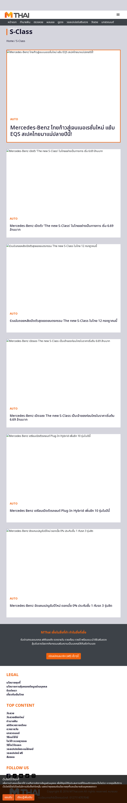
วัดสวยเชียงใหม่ (15, 717)
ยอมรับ (8, 797)
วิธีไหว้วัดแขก (13, 745)
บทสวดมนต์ (107, 22)
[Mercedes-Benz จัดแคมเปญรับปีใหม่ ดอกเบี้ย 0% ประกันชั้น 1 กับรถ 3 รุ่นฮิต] (63, 561)
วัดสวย (94, 22)
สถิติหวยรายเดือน (16, 725)
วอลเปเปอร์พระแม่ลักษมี (19, 749)
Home (10, 41)
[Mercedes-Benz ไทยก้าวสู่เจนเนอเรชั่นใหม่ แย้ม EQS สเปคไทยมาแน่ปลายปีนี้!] (63, 82)
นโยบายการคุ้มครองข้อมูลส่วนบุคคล (26, 687)
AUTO (14, 119)
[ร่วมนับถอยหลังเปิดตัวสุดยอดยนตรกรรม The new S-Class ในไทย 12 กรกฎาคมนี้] (63, 276)
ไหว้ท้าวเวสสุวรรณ (16, 741)
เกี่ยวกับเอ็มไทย (15, 695)
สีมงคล (10, 757)
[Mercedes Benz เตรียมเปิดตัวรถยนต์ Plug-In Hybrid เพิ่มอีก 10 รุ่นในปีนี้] (63, 466)
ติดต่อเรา (11, 691)
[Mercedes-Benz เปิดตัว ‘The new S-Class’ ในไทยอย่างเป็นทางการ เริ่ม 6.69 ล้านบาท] (63, 181)
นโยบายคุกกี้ (13, 683)
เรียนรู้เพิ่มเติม (24, 797)
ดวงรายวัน (12, 729)
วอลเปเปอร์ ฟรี (14, 753)
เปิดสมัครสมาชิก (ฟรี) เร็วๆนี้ (63, 656)
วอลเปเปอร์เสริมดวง (77, 22)
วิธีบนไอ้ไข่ (12, 737)
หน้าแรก (12, 22)
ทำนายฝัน (25, 22)
